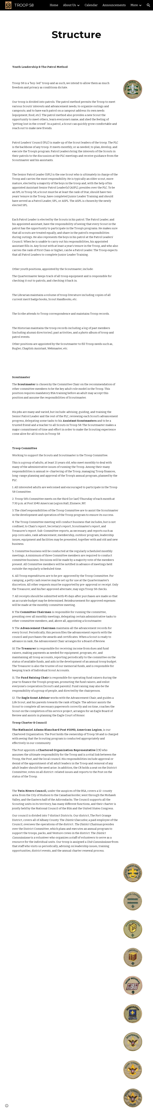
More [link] (134, 5)
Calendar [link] (91, 5)
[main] (76, 34)
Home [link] (54, 5)
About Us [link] (69, 5)
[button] (148, 5)
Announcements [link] (114, 5)
